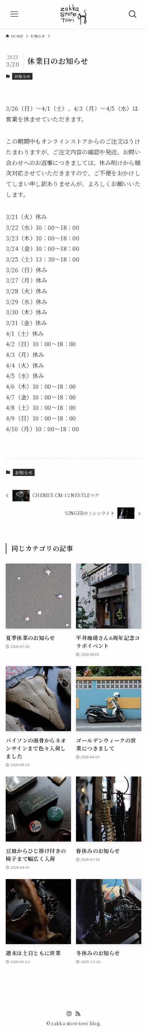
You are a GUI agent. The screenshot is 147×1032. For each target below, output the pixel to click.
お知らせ (22, 76)
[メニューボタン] (14, 14)
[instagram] (69, 1014)
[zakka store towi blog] (73, 14)
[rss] (78, 1014)
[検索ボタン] (132, 14)
